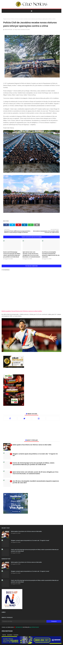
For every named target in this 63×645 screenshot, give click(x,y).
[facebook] (10, 418)
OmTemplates (19, 627)
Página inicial (6, 19)
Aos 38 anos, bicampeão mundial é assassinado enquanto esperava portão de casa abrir (50, 254)
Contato (15, 635)
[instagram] (38, 418)
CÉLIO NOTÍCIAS (8, 29)
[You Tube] (53, 418)
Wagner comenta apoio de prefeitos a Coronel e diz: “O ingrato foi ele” (35, 454)
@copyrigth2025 (34, 627)
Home (4, 635)
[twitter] (24, 418)
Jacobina (9, 635)
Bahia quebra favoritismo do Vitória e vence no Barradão (22, 311)
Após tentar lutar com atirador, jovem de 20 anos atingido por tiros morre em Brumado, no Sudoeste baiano (31, 254)
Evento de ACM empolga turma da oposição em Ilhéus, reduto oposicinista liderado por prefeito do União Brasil (11, 254)
